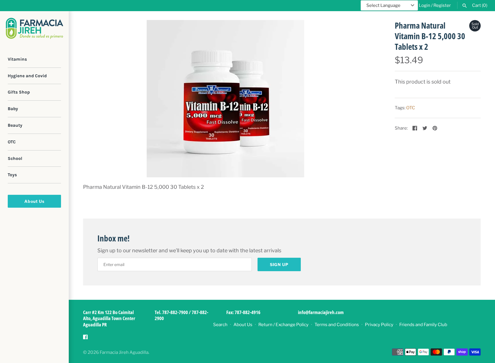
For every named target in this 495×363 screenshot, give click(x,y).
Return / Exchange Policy (283, 324)
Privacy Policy (379, 324)
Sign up (279, 264)
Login (424, 5)
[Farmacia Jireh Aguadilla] (34, 28)
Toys (12, 175)
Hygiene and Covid (27, 75)
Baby (13, 108)
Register (442, 5)
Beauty (15, 125)
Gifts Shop (19, 92)
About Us (34, 201)
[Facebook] (85, 338)
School (15, 158)
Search (220, 324)
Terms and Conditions (337, 324)
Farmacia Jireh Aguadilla (124, 352)
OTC (12, 141)
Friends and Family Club (423, 324)
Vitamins (17, 59)
